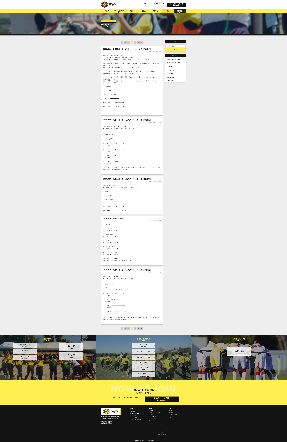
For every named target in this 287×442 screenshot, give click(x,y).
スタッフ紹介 (134, 417)
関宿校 (151, 423)
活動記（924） (171, 80)
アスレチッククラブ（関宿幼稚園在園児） (158, 435)
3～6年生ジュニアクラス (155, 428)
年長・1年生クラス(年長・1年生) (157, 412)
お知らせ (133, 411)
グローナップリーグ (173, 414)
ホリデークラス (153, 418)
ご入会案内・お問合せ (136, 419)
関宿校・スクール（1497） (174, 62)
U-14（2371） (170, 70)
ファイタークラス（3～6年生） (156, 430)
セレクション (172, 412)
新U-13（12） (170, 77)
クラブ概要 (134, 415)
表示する (176, 49)
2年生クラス (152, 414)
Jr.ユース (171, 410)
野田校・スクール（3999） (174, 59)
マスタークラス (153, 416)
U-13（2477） (170, 66)
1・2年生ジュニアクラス (155, 427)
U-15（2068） (170, 73)
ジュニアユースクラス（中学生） (157, 432)
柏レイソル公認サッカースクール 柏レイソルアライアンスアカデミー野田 (108, 4)
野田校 (151, 410)
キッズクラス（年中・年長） (156, 424)
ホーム (132, 408)
